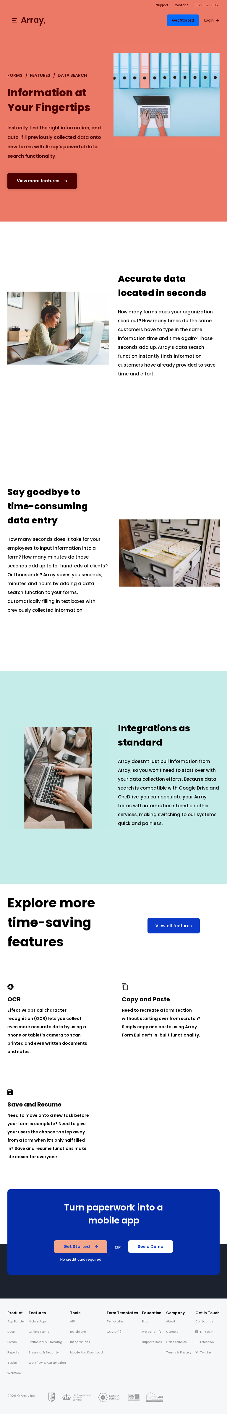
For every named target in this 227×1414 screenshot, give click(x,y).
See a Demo (150, 1246)
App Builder (16, 1321)
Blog (145, 1321)
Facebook (207, 1342)
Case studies (176, 1342)
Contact (181, 5)
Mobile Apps (37, 1321)
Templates (115, 1321)
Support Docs (152, 1342)
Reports (13, 1352)
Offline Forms (39, 1332)
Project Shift (151, 1332)
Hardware (78, 1332)
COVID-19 (114, 1332)
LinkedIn (206, 1332)
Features (40, 75)
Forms (14, 75)
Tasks (12, 1363)
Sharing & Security (44, 1352)
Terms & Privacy (179, 1352)
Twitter (205, 1352)
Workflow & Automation (47, 1363)
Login (209, 20)
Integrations (80, 1342)
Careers (172, 1332)
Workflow (14, 1373)
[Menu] (14, 20)
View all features (173, 926)
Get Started (183, 20)
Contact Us (204, 1321)
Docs (10, 1332)
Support (162, 5)
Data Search (72, 75)
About (170, 1321)
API (72, 1321)
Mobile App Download (86, 1352)
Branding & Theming (45, 1342)
